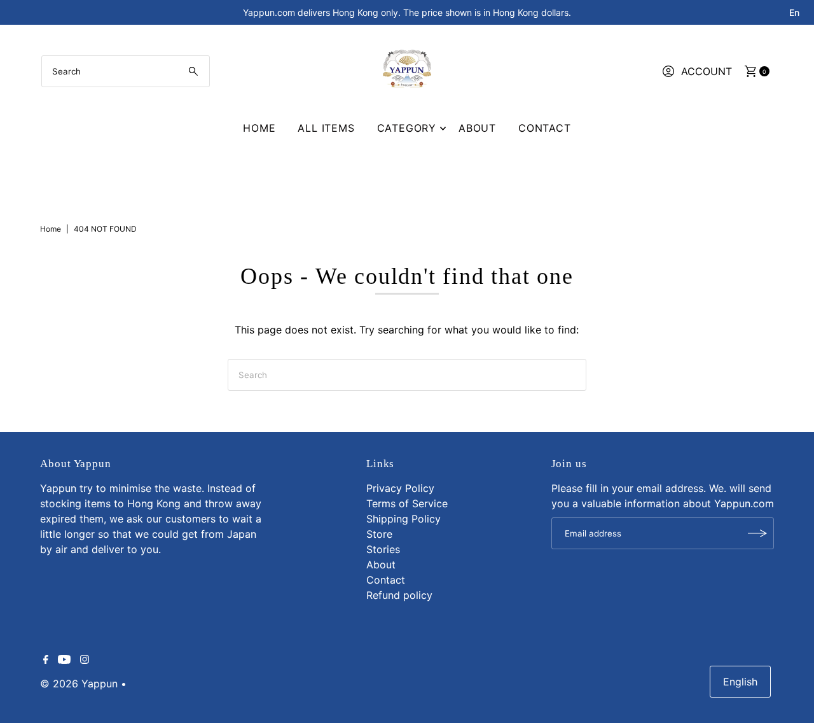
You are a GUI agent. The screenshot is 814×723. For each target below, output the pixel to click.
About (477, 128)
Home (259, 128)
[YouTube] (64, 660)
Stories (383, 549)
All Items (326, 128)
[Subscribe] (758, 533)
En (794, 12)
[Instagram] (84, 660)
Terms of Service (407, 503)
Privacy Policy (400, 488)
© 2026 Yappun (79, 683)
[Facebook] (45, 660)
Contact (544, 128)
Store (379, 534)
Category (406, 128)
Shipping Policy (403, 518)
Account (706, 71)
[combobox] (125, 71)
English (740, 681)
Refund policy (399, 595)
